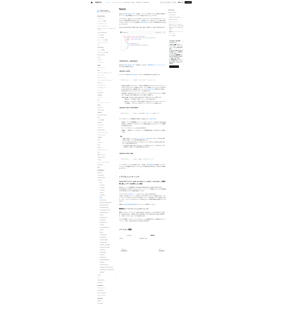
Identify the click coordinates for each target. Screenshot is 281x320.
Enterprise (145, 2)
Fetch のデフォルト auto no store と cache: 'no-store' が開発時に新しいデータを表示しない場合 (176, 27)
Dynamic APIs (150, 89)
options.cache (172, 14)
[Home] (96, 2)
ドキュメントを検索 (168, 2)
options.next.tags (173, 19)
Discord (181, 2)
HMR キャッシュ (132, 194)
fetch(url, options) (172, 12)
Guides (99, 65)
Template (189, 2)
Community (100, 298)
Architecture (100, 285)
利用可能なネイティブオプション (156, 65)
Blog (132, 2)
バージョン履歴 (125, 229)
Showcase (126, 2)
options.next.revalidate (174, 17)
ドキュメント (108, 2)
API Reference (100, 170)
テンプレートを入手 (174, 66)
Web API (130, 13)
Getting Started (101, 16)
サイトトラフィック (117, 2)
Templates (138, 2)
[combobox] (107, 11)
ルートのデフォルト (144, 138)
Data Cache (144, 22)
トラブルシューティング (129, 177)
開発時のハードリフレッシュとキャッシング (133, 209)
